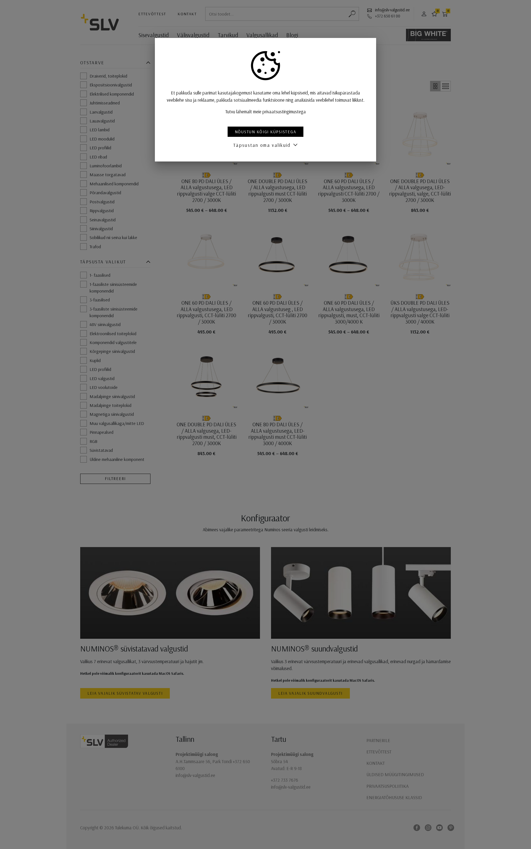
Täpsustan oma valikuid (261, 145)
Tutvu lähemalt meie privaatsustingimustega (265, 111)
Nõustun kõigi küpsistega (265, 131)
